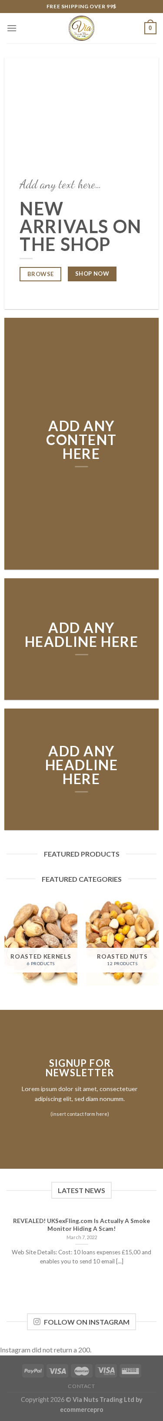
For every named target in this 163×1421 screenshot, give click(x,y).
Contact (81, 1386)
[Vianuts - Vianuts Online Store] (81, 28)
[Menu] (12, 28)
